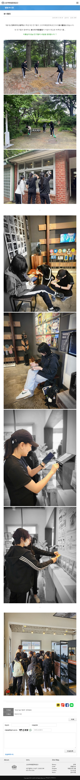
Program (54, 768)
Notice (54, 772)
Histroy (54, 764)
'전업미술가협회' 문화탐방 (23, 710)
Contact (54, 770)
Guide (53, 766)
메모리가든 (18, 714)
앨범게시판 (9, 8)
